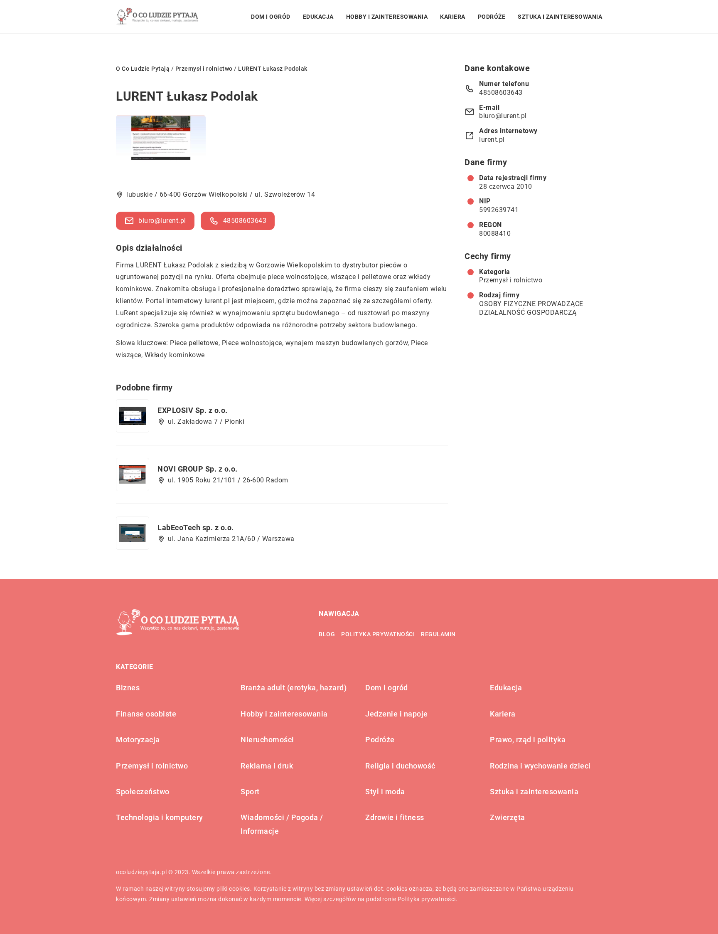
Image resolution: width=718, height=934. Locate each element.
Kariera (452, 16)
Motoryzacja (138, 739)
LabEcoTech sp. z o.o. (195, 527)
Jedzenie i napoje (396, 713)
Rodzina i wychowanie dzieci (540, 765)
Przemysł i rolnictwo (510, 280)
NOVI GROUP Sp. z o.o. (197, 469)
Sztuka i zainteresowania (560, 16)
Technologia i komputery (159, 817)
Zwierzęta (507, 817)
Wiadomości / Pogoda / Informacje (282, 824)
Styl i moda (385, 791)
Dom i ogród (270, 16)
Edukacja (318, 16)
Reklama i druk (267, 765)
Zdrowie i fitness (394, 817)
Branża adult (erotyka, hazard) (294, 687)
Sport (250, 791)
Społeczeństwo (143, 791)
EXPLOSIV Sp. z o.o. (192, 410)
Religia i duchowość (400, 765)
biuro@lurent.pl (162, 221)
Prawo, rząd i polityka (528, 739)
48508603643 (245, 221)
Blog (327, 634)
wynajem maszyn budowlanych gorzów (346, 343)
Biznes (128, 687)
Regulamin (438, 634)
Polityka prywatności (378, 634)
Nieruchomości (267, 739)
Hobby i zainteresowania (387, 16)
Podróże (492, 16)
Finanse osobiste (146, 713)
